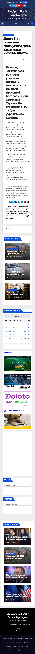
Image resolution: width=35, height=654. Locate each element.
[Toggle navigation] (16, 23)
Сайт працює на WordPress (10, 638)
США (7, 591)
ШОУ (9, 650)
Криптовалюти (8, 646)
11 (10, 331)
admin (10, 229)
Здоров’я (28, 646)
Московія (8, 572)
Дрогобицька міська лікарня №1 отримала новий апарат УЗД (23, 211)
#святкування (23, 59)
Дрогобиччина (10, 642)
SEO (24, 650)
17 (6, 334)
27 (17, 338)
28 (21, 338)
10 (6, 331)
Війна (18, 646)
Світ (15, 646)
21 (21, 334)
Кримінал (14, 650)
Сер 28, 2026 (11, 542)
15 (25, 331)
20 (17, 334)
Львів (16, 642)
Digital (19, 650)
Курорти (26, 642)
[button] (29, 23)
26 (14, 338)
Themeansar (29, 638)
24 (6, 338)
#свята (17, 59)
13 (17, 331)
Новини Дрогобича (8, 34)
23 (28, 334)
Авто (6, 650)
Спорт (22, 646)
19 (14, 334)
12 (14, 331)
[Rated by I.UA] (17, 631)
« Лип (6, 347)
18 (10, 334)
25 (10, 338)
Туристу (29, 650)
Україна (8, 534)
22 (25, 334)
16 (28, 331)
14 (21, 331)
